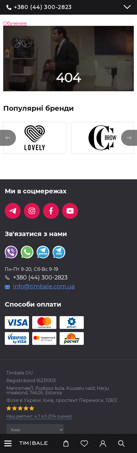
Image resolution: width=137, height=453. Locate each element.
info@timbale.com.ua (44, 286)
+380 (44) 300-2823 (43, 7)
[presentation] (8, 138)
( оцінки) (39, 416)
